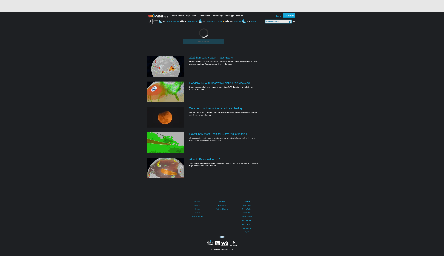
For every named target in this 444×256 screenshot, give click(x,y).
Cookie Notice (246, 220)
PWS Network (222, 201)
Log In (278, 16)
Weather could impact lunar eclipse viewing (215, 108)
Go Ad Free (289, 15)
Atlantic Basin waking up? (204, 159)
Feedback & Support (222, 209)
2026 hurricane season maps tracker (211, 57)
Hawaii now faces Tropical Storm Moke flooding (218, 133)
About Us (197, 205)
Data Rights (246, 213)
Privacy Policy (246, 209)
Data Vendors (246, 224)
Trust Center (246, 201)
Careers (197, 213)
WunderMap (222, 205)
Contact (197, 209)
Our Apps (197, 201)
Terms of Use (247, 205)
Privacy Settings (247, 216)
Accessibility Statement (246, 232)
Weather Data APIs (197, 216)
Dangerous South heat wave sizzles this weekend (219, 83)
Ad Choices (245, 228)
